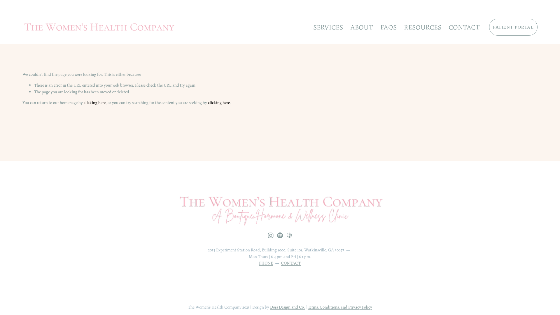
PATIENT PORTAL (513, 27)
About (361, 27)
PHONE (266, 263)
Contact (464, 27)
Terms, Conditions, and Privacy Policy (340, 307)
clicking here (95, 103)
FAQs (388, 27)
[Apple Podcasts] (289, 235)
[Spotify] (280, 235)
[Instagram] (271, 235)
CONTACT (291, 263)
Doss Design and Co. (287, 307)
